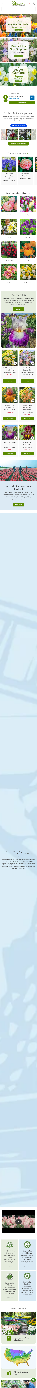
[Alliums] (28, 227)
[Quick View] (15, 363)
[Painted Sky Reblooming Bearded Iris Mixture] (27, 358)
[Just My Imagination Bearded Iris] (10, 358)
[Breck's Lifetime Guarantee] (9, 1244)
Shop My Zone (22, 102)
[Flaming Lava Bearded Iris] (10, 395)
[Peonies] (9, 204)
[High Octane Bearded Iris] (27, 432)
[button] (3, 134)
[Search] (34, 9)
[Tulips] (28, 204)
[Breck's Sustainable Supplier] (9, 1276)
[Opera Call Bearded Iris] (10, 432)
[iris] (28, 249)
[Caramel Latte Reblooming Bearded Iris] (27, 395)
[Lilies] (9, 227)
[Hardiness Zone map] (18, 1357)
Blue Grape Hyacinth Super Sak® (9, 176)
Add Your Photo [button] (20, 126)
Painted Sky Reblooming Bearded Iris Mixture (27, 370)
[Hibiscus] (9, 249)
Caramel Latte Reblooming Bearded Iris (27, 407)
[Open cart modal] (34, 3)
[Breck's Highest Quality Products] (27, 1275)
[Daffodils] (28, 272)
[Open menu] (2, 3)
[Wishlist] (29, 3)
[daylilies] (9, 272)
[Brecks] (18, 3)
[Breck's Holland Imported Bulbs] (27, 1244)
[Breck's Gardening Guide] (18, 1323)
